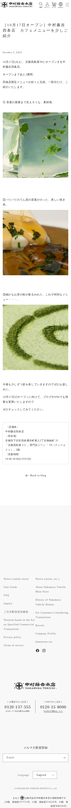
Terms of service (14, 645)
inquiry (8, 603)
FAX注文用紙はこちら (53, 711)
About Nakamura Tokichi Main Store (51, 589)
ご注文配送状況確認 (16, 611)
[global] (60, 4)
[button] (41, 4)
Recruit (40, 625)
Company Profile (46, 633)
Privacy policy (12, 637)
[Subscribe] (64, 758)
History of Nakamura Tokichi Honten (48, 602)
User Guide (10, 587)
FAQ (6, 595)
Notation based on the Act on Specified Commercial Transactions (19, 625)
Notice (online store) (16, 579)
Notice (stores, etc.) (48, 579)
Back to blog (38, 475)
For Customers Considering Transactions (52, 615)
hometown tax (44, 641)
